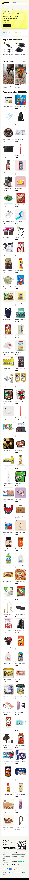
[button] (8, 49)
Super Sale (18, 9)
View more (13, 833)
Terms (4, 854)
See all (23, 61)
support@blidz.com (21, 854)
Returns (4, 860)
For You (4, 9)
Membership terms (6, 856)
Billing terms (5, 864)
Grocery (11, 9)
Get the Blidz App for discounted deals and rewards (14, 878)
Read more (6, 25)
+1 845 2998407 (21, 856)
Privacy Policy (5, 862)
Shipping (4, 858)
